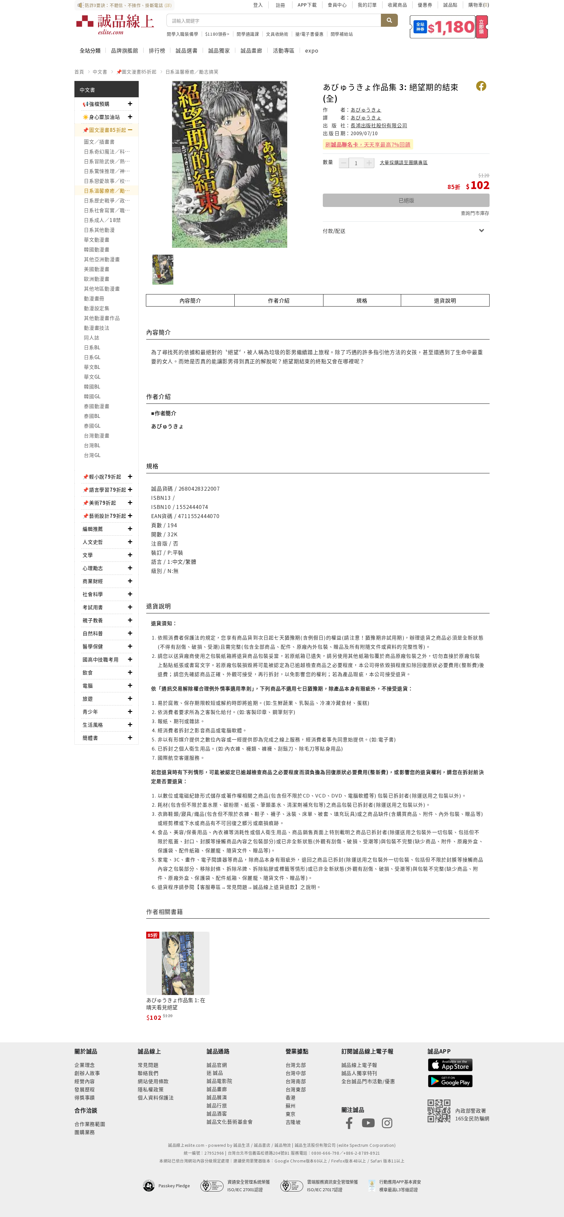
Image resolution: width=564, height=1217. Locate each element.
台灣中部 (296, 1072)
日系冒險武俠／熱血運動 (111, 161)
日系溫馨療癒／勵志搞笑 (192, 71)
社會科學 (93, 594)
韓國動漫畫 (97, 249)
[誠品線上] (115, 24)
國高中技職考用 (101, 659)
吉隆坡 (293, 1121)
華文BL (92, 366)
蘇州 (291, 1105)
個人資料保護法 (156, 1097)
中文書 (100, 71)
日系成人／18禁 (102, 219)
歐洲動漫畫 (97, 278)
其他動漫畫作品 (102, 317)
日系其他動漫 (99, 229)
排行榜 (157, 50)
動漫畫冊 (94, 298)
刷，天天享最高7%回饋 (368, 144)
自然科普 (93, 633)
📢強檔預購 (96, 103)
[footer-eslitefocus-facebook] (349, 1122)
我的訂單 (367, 4)
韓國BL (92, 386)
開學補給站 (342, 34)
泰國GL (92, 425)
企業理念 (84, 1064)
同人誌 (91, 337)
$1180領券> (217, 34)
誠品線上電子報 (359, 1064)
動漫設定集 (97, 308)
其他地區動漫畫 (102, 288)
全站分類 (90, 50)
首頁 (79, 71)
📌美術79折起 (99, 502)
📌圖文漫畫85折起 (136, 71)
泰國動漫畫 (97, 406)
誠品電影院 (219, 1080)
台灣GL (92, 454)
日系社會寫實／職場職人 (111, 210)
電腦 (88, 685)
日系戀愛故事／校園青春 (111, 180)
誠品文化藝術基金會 (230, 1121)
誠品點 (450, 4)
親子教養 (93, 620)
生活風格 (93, 724)
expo (311, 50)
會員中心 (337, 4)
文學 (88, 554)
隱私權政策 (151, 1089)
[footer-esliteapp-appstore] (450, 1064)
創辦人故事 (87, 1072)
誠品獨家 (219, 50)
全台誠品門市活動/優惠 (368, 1081)
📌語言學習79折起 (104, 489)
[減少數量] (343, 163)
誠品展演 (217, 1097)
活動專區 (284, 50)
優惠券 (425, 4)
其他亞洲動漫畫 (102, 259)
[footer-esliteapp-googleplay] (450, 1080)
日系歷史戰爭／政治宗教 (111, 200)
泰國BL (92, 415)
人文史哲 (93, 541)
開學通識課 (248, 34)
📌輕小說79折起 (102, 476)
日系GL (92, 357)
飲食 (88, 672)
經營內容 (84, 1081)
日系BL (92, 347)
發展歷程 (84, 1089)
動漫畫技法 (97, 327)
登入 (258, 4)
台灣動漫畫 (97, 435)
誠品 (217, 1072)
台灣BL (92, 445)
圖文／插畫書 (99, 141)
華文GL (92, 376)
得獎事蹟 (84, 1097)
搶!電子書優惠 (309, 34)
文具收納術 (277, 34)
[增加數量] (369, 163)
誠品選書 (186, 50)
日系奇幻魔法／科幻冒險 (111, 151)
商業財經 (93, 580)
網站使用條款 (153, 1081)
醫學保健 (93, 646)
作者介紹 (279, 300)
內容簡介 (190, 300)
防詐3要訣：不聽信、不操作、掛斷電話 (128, 5)
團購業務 (84, 1132)
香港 (291, 1097)
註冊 (280, 5)
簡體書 (90, 737)
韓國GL (92, 396)
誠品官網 (217, 1064)
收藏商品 (397, 4)
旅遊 (88, 698)
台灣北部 (296, 1064)
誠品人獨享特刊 (359, 1072)
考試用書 (93, 607)
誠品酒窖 (217, 1113)
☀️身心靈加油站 (101, 116)
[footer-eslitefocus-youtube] (368, 1122)
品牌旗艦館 (124, 50)
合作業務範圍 (89, 1123)
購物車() (479, 4)
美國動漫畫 (97, 268)
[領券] (449, 27)
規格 (362, 300)
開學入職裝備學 (182, 34)
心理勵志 (93, 567)
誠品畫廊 (251, 50)
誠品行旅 (217, 1105)
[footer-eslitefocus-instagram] (387, 1122)
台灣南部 (296, 1081)
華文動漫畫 (97, 239)
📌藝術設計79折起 (104, 515)
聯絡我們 (148, 1072)
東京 (291, 1113)
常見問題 (148, 1064)
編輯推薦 (93, 528)
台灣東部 (296, 1089)
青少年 (90, 711)
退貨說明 (445, 300)
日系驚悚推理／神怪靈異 (111, 170)
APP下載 (307, 4)
